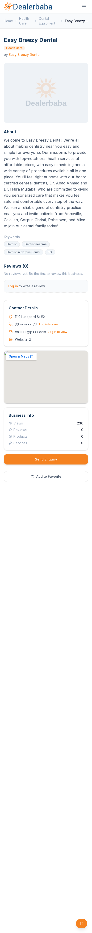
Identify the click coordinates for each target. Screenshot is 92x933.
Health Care (24, 20)
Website (21, 339)
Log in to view (49, 324)
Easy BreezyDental (25, 55)
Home (8, 21)
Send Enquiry (46, 459)
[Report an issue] (81, 923)
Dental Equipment (47, 20)
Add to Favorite (48, 476)
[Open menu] (84, 6)
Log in (13, 286)
